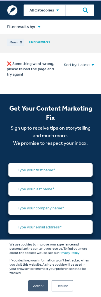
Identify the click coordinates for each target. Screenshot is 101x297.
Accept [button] (38, 285)
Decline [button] (62, 285)
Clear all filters (39, 42)
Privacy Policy (69, 253)
